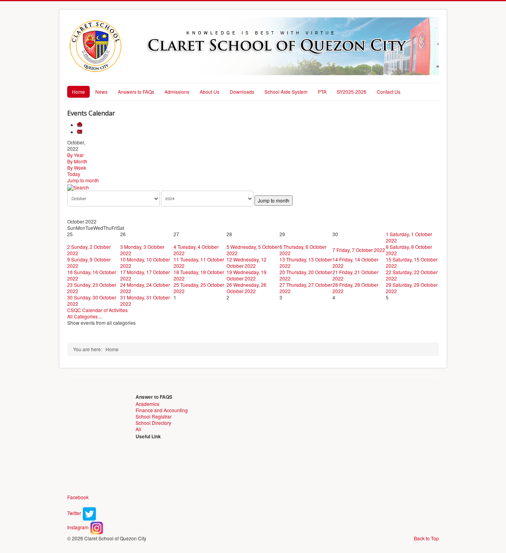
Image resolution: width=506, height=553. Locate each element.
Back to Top (426, 538)
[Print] (80, 124)
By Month (77, 161)
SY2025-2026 (351, 91)
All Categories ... (84, 316)
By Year (75, 155)
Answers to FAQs (136, 91)
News (101, 91)
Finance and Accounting (162, 410)
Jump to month (83, 180)
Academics (147, 403)
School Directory (153, 422)
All (138, 429)
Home (78, 91)
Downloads (242, 91)
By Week (76, 167)
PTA (322, 91)
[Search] (78, 186)
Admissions (176, 91)
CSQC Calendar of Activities (97, 310)
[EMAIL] (80, 132)
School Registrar (154, 416)
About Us (209, 91)
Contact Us (388, 91)
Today (73, 173)
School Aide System (286, 91)
